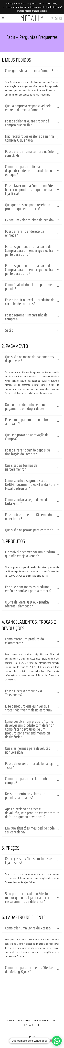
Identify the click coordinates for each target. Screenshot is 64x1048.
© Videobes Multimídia (32, 1025)
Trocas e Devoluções (42, 1020)
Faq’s (55, 1020)
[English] (51, 1040)
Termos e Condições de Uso (19, 1020)
